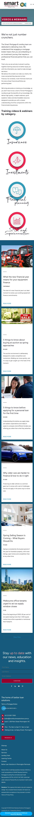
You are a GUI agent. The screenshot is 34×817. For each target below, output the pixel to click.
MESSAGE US (5, 737)
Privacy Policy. (10, 794)
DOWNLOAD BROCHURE (7, 707)
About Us (4, 749)
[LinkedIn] (15, 686)
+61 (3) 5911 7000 (10, 715)
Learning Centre (28, 23)
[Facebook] (11, 686)
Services (4, 752)
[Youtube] (19, 686)
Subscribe (17, 680)
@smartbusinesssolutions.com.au (18, 718)
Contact (4, 761)
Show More (17, 637)
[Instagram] (22, 686)
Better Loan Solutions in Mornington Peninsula (12, 23)
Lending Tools (5, 755)
